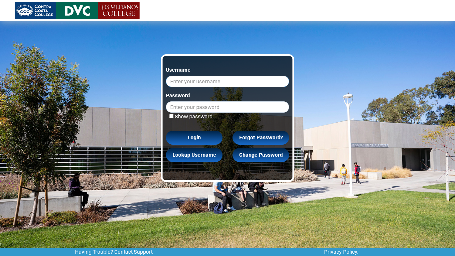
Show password (194, 116)
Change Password (261, 155)
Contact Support (133, 252)
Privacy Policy (340, 252)
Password (178, 95)
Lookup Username (194, 155)
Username (178, 70)
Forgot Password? (261, 137)
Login (194, 137)
